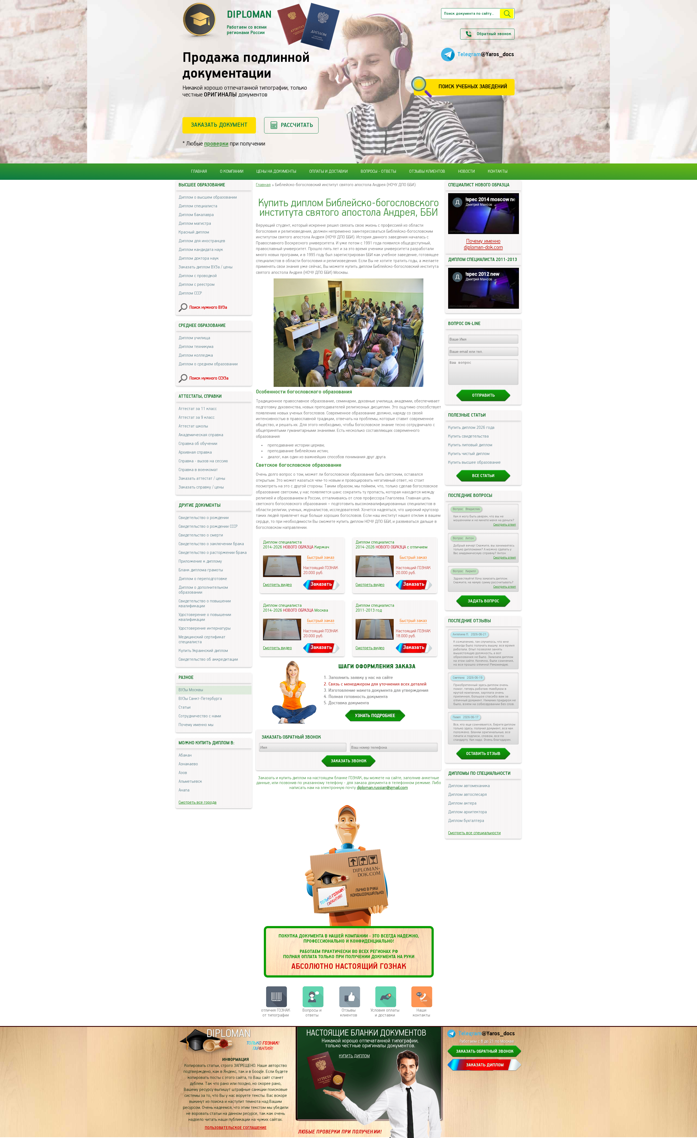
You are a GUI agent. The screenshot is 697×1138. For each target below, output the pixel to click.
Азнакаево (188, 764)
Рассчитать (297, 125)
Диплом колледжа (196, 355)
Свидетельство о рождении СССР (208, 526)
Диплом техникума (196, 346)
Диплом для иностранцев (202, 241)
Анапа (184, 790)
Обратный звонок (494, 34)
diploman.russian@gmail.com (382, 787)
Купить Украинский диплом (203, 650)
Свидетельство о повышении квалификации (205, 604)
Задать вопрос (483, 601)
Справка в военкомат (198, 470)
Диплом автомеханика (469, 786)
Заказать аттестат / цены (202, 478)
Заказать (321, 584)
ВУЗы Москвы (191, 690)
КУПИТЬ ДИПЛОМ (354, 1056)
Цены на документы (276, 171)
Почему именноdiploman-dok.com (483, 244)
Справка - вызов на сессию (203, 461)
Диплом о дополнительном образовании (203, 590)
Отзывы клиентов (427, 171)
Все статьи (483, 476)
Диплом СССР (190, 293)
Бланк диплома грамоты (201, 570)
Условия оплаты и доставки (385, 1013)
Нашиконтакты (421, 1013)
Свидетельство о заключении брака (211, 544)
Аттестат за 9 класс (197, 417)
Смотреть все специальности (474, 833)
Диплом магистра (195, 223)
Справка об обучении (198, 443)
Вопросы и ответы (312, 1013)
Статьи (185, 707)
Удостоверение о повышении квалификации (205, 617)
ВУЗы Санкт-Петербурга (200, 698)
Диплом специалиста (198, 206)
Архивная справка (195, 452)
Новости (466, 171)
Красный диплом (194, 232)
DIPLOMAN (228, 1034)
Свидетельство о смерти (201, 535)
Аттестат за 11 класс (198, 408)
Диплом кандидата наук (201, 249)
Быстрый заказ (320, 557)
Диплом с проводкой (198, 276)
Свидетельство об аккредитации (208, 659)
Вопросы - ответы (378, 171)
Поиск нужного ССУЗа (208, 378)
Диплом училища (194, 338)
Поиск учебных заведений (472, 87)
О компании (231, 171)
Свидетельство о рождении (204, 517)
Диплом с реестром (197, 284)
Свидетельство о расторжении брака (213, 552)
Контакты (498, 171)
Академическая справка (201, 435)
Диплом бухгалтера (466, 820)
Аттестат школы (193, 426)
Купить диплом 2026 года (471, 427)
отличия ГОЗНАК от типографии (275, 1013)
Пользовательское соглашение (236, 1128)
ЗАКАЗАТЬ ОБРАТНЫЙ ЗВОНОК (484, 1051)
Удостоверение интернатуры (205, 628)
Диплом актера (462, 803)
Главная (199, 171)
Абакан (185, 755)
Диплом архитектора (467, 812)
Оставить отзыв (483, 753)
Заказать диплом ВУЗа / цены (206, 267)
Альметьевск (190, 781)
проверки (216, 143)
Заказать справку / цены (201, 487)
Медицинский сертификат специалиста (202, 640)
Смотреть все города (197, 802)
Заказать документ (219, 125)
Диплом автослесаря (467, 794)
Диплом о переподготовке (203, 578)
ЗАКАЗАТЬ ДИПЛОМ (485, 1065)
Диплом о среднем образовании (208, 364)
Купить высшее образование (474, 462)
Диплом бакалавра (196, 215)
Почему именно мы (196, 725)
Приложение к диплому (200, 561)
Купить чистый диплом (469, 453)
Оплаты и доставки (328, 171)
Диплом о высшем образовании (208, 197)
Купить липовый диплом (470, 445)
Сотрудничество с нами (200, 716)
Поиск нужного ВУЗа (208, 307)
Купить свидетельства (468, 436)
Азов (183, 772)
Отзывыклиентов (348, 1013)
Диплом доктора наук (199, 258)
